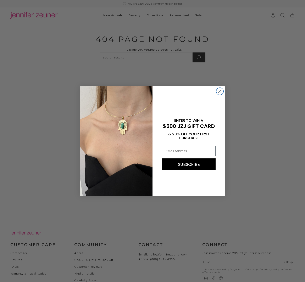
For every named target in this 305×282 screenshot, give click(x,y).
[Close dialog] (219, 91)
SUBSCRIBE (189, 164)
